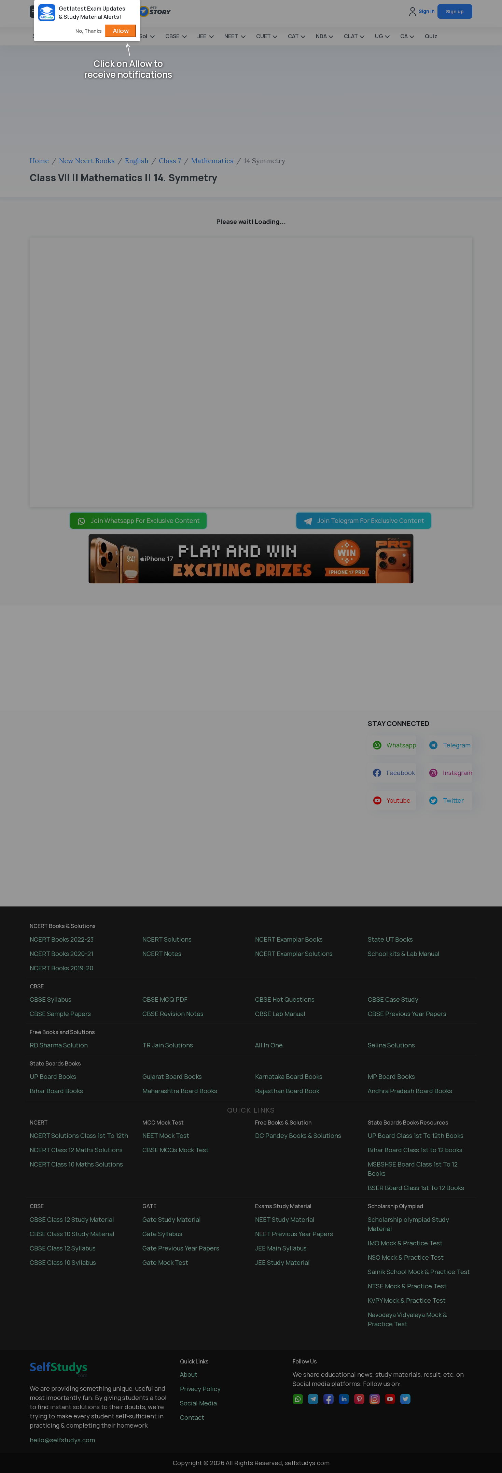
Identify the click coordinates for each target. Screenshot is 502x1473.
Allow (121, 31)
